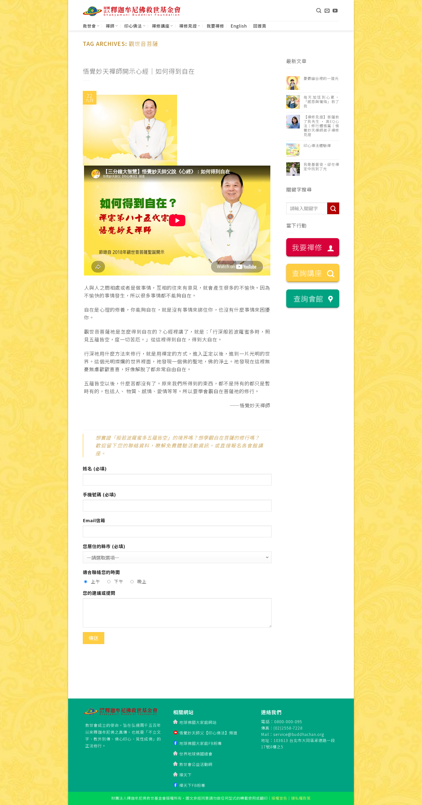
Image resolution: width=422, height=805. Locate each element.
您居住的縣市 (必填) (104, 546)
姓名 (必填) (95, 468)
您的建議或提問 (99, 593)
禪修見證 (188, 26)
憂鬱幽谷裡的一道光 (321, 78)
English (239, 26)
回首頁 (259, 26)
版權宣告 (279, 798)
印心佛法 (133, 26)
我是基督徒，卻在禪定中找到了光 (321, 166)
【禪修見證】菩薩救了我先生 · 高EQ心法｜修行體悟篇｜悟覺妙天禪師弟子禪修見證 (321, 126)
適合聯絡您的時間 (101, 572)
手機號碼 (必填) (99, 494)
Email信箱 (94, 520)
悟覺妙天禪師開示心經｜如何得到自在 (139, 70)
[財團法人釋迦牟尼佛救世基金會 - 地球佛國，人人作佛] (131, 11)
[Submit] (333, 208)
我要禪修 (215, 26)
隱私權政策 (301, 798)
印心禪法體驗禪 (317, 145)
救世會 (89, 26)
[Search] (318, 10)
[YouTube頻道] (335, 10)
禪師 (110, 26)
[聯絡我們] (327, 10)
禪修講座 (160, 26)
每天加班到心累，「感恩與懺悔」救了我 (321, 101)
